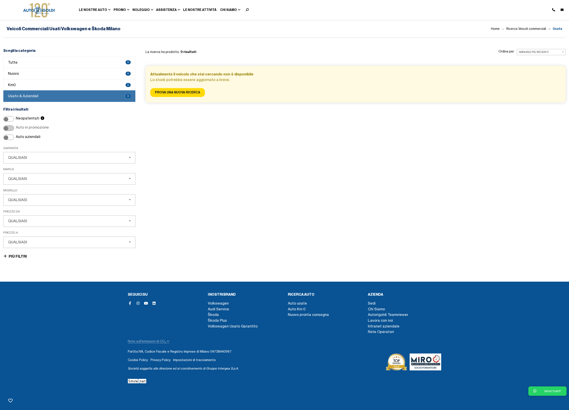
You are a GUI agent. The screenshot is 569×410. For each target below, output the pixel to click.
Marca (8, 169)
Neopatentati (28, 118)
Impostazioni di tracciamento (194, 360)
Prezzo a (10, 232)
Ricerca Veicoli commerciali (526, 28)
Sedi (372, 303)
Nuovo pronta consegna (308, 314)
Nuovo (68, 73)
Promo (120, 10)
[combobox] (69, 158)
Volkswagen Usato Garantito (233, 326)
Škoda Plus (217, 320)
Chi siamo (228, 10)
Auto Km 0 (297, 309)
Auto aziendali (28, 136)
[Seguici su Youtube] (146, 303)
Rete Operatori (381, 331)
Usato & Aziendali (68, 96)
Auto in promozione (32, 127)
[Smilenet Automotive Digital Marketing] (137, 380)
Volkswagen (218, 303)
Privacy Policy (160, 360)
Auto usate (297, 303)
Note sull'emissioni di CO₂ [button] (147, 341)
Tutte (68, 62)
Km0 (68, 85)
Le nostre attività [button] (199, 10)
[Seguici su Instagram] (138, 303)
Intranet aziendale (383, 326)
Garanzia (10, 148)
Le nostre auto (93, 10)
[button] (246, 10)
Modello (10, 190)
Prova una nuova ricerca (177, 92)
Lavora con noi (380, 320)
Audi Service (218, 309)
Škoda (213, 314)
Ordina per (506, 51)
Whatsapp (552, 391)
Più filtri (18, 256)
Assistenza (166, 10)
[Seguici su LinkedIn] (154, 303)
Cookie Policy (138, 360)
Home (495, 28)
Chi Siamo (376, 309)
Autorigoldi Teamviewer (388, 314)
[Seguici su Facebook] (130, 303)
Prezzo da (11, 211)
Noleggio (141, 10)
